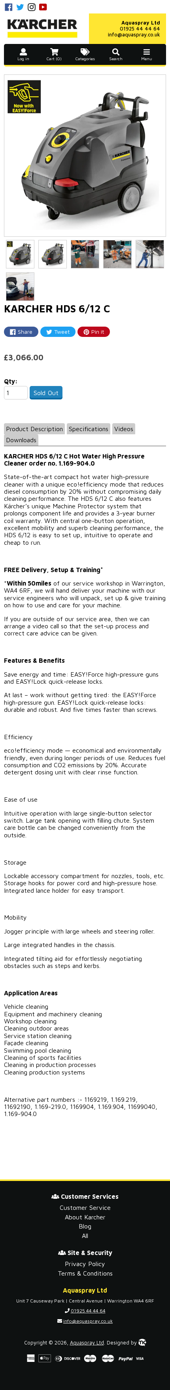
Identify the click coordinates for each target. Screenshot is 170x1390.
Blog (85, 1226)
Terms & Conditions (85, 1273)
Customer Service (85, 1207)
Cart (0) (54, 58)
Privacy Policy (85, 1263)
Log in (23, 58)
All (85, 1235)
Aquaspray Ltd (87, 1343)
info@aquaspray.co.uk (134, 34)
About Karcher (85, 1217)
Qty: (11, 381)
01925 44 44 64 (140, 28)
